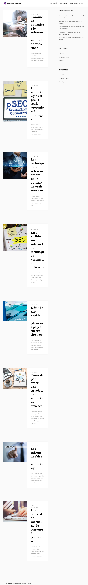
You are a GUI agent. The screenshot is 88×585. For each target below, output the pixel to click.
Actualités (53, 3)
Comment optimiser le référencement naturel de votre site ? (37, 32)
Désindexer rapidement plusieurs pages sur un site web (37, 321)
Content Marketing (76, 3)
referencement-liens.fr (19, 583)
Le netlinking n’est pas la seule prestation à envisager (37, 104)
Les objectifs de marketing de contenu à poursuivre (37, 526)
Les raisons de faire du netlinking (37, 458)
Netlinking (63, 3)
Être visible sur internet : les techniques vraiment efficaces (37, 250)
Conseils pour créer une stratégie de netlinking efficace (37, 390)
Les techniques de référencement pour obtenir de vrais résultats (37, 175)
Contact (29, 583)
